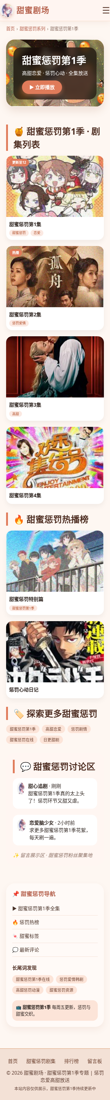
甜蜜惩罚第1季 (23, 729)
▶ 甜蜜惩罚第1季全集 (36, 908)
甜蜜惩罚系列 (32, 29)
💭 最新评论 (25, 949)
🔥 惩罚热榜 (25, 922)
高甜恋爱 (53, 729)
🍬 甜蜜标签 (25, 936)
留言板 (94, 1061)
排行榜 (71, 1061)
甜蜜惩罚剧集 (41, 1061)
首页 (10, 29)
